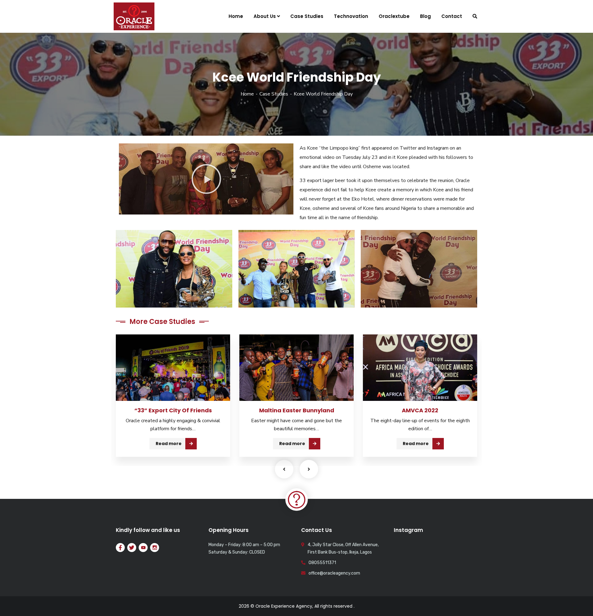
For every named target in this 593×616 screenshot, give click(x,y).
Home (247, 94)
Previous (284, 469)
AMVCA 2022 (420, 410)
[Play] (206, 179)
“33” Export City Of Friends (173, 410)
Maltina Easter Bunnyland (296, 410)
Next (309, 469)
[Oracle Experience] (134, 16)
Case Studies (273, 94)
